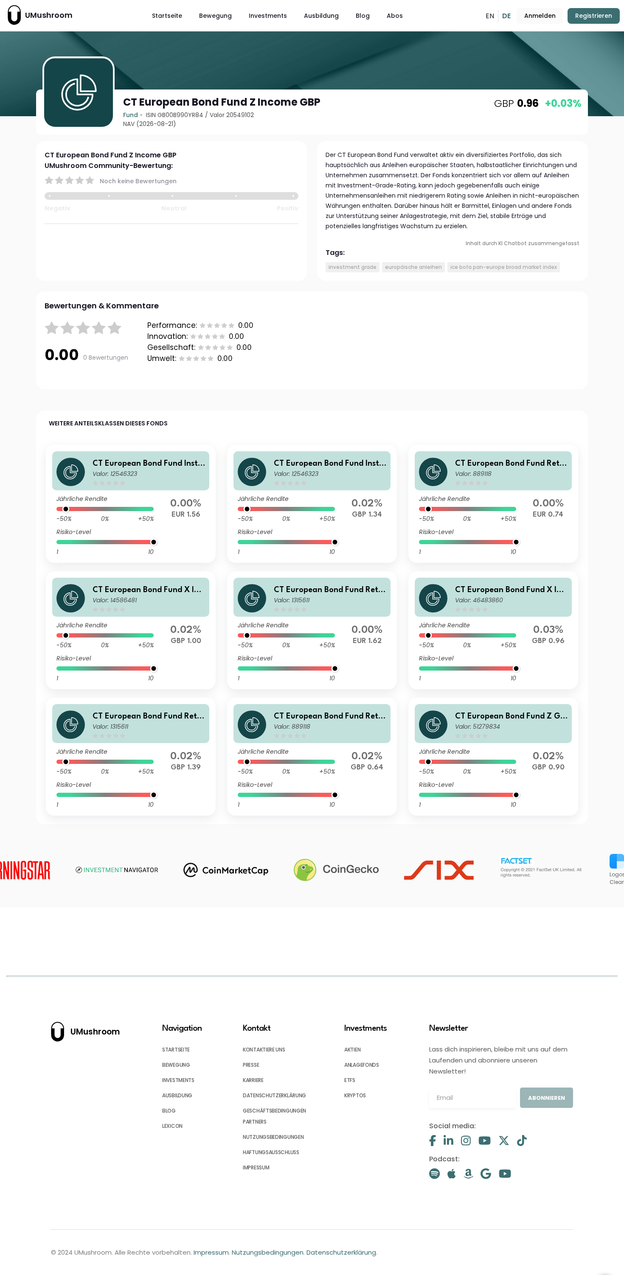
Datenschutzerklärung (341, 1252)
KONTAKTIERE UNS (264, 1049)
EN (490, 16)
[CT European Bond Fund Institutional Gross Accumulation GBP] (131, 504)
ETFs (349, 1080)
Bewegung (215, 15)
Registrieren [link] (593, 15)
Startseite (167, 15)
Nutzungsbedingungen (268, 1252)
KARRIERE (253, 1080)
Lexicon (172, 1126)
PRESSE (251, 1064)
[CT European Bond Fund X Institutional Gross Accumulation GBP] (493, 630)
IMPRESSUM (256, 1167)
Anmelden (540, 15)
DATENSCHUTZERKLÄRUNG (274, 1095)
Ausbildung (321, 15)
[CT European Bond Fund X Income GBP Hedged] (131, 630)
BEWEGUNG (176, 1064)
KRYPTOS (355, 1095)
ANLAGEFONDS (361, 1064)
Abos (395, 15)
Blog (363, 15)
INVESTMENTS (178, 1080)
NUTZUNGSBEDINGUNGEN (273, 1137)
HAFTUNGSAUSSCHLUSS (271, 1152)
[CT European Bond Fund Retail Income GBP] (493, 504)
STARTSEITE (176, 1049)
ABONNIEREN (546, 1098)
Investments (268, 15)
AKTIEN (352, 1049)
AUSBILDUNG (177, 1095)
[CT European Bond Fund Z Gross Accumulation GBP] (493, 757)
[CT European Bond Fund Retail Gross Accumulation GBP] (312, 630)
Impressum (211, 1252)
